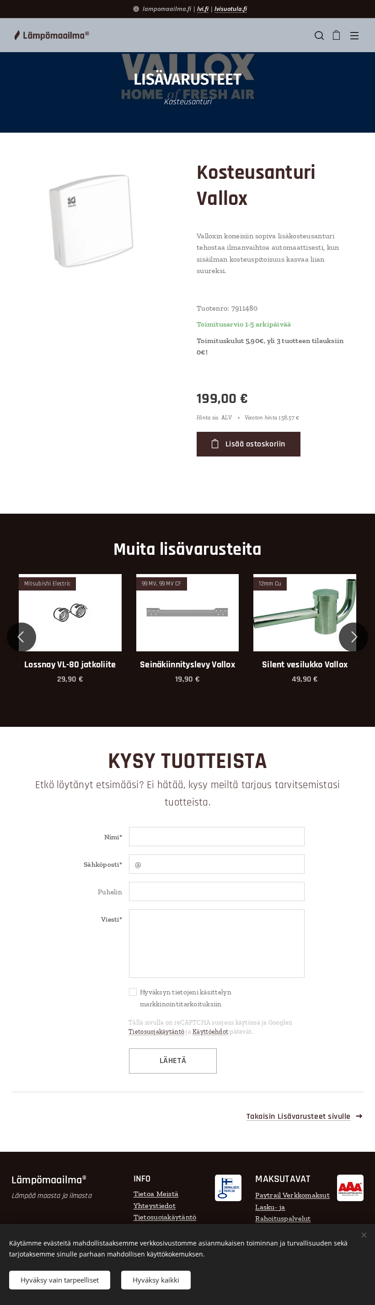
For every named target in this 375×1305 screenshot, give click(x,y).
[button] (318, 35)
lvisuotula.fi (230, 9)
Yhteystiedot (155, 1205)
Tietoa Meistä (156, 1193)
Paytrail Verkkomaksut (292, 1195)
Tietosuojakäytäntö (156, 1032)
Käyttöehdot (210, 1032)
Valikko (354, 35)
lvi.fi (203, 9)
